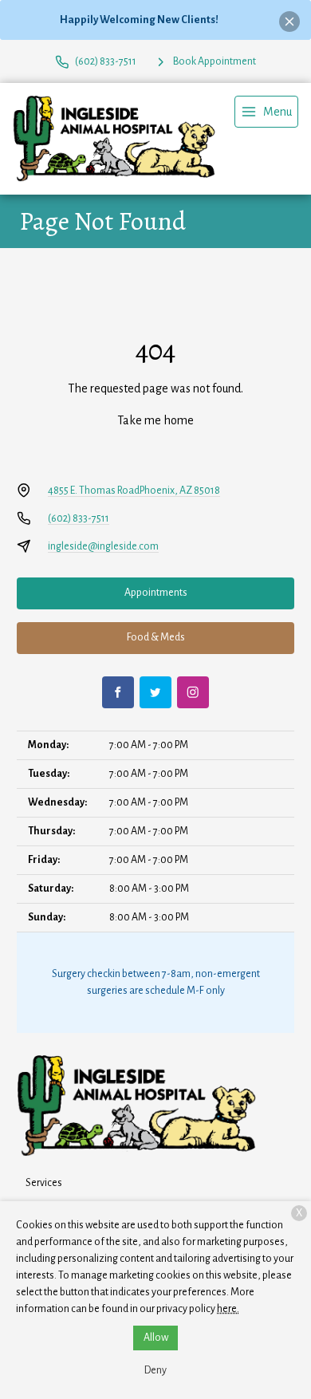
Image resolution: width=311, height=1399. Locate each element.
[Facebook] (118, 692)
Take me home (155, 420)
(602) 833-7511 (78, 518)
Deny (155, 1370)
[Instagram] (193, 692)
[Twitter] (155, 692)
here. (228, 1308)
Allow (156, 1337)
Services (44, 1182)
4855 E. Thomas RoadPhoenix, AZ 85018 (134, 490)
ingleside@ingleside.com (103, 546)
